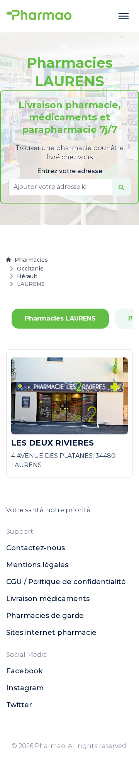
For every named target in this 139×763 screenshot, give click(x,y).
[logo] (39, 16)
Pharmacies (31, 259)
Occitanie (30, 268)
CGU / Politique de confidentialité (66, 582)
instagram (25, 688)
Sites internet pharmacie (51, 632)
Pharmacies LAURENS (60, 318)
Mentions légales (37, 565)
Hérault (27, 276)
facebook (24, 671)
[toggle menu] (123, 16)
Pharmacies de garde (45, 615)
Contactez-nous (35, 548)
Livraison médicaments (48, 598)
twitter (19, 705)
